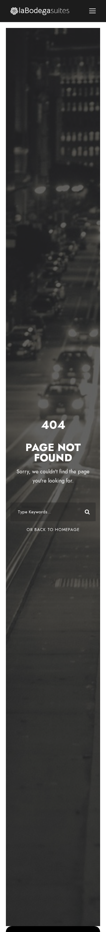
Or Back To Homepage (53, 529)
